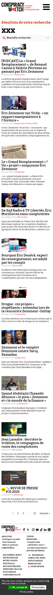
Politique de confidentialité (11, 573)
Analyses (6, 536)
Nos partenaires (12, 566)
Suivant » (45, 513)
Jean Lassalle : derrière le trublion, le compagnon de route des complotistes (22, 442)
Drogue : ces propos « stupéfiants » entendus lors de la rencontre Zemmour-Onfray (26, 307)
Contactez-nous (36, 558)
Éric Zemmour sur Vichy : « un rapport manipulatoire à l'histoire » (24, 116)
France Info (19, 75)
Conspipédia (7, 548)
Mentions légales (12, 569)
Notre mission (10, 558)
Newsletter (34, 564)
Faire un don (37, 566)
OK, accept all (19, 587)
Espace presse (35, 561)
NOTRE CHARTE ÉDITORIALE (10, 562)
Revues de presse (35, 551)
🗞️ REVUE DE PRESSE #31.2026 (22, 490)
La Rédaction (19, 172)
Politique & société (11, 539)
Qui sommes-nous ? (12, 555)
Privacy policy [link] (26, 591)
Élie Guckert (23, 217)
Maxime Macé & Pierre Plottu (26, 123)
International (9, 542)
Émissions (31, 539)
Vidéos (30, 536)
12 (35, 513)
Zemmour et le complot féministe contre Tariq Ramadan (20, 350)
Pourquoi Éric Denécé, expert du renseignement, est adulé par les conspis (24, 258)
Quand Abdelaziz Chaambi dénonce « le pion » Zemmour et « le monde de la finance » (24, 397)
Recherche (37, 555)
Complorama (33, 542)
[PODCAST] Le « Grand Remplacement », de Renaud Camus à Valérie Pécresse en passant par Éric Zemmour (24, 66)
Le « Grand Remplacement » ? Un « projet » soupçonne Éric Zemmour (24, 165)
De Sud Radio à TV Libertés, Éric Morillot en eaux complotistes (26, 212)
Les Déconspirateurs (37, 548)
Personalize (38, 587)
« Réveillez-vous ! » (36, 545)
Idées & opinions (10, 545)
